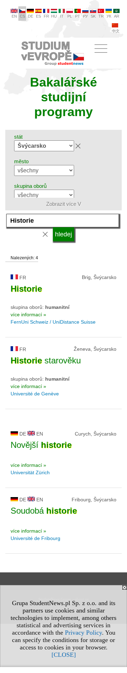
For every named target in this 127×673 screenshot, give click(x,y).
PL (69, 16)
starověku (46, 360)
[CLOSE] (64, 654)
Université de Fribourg (35, 538)
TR (101, 16)
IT (62, 16)
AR (116, 16)
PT (77, 16)
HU (54, 16)
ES (38, 16)
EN (14, 16)
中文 (116, 31)
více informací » (28, 314)
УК (109, 16)
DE (30, 16)
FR (46, 16)
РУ (85, 16)
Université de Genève (35, 393)
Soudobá (44, 510)
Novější (41, 445)
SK (93, 16)
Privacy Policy (83, 632)
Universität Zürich (30, 472)
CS (22, 16)
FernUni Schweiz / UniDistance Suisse (53, 322)
